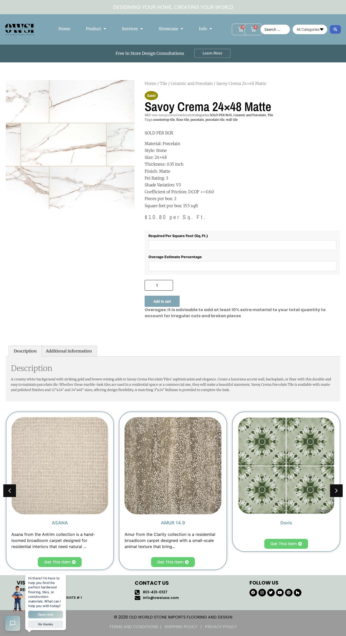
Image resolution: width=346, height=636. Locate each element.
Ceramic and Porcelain (192, 83)
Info (203, 28)
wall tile (232, 119)
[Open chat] (12, 623)
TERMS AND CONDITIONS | (136, 627)
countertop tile (164, 119)
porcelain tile (214, 119)
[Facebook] (253, 592)
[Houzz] (297, 592)
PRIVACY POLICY (221, 627)
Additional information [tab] (69, 351)
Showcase (168, 28)
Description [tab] (25, 351)
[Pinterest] (289, 592)
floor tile (182, 119)
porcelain (197, 119)
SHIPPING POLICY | (184, 627)
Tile (163, 83)
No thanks (45, 624)
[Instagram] (262, 592)
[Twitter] (271, 592)
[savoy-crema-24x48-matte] (70, 144)
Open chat (45, 614)
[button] (336, 490)
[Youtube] (280, 592)
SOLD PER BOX (221, 115)
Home (64, 28)
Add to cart (162, 301)
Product (93, 28)
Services (130, 28)
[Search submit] (335, 29)
